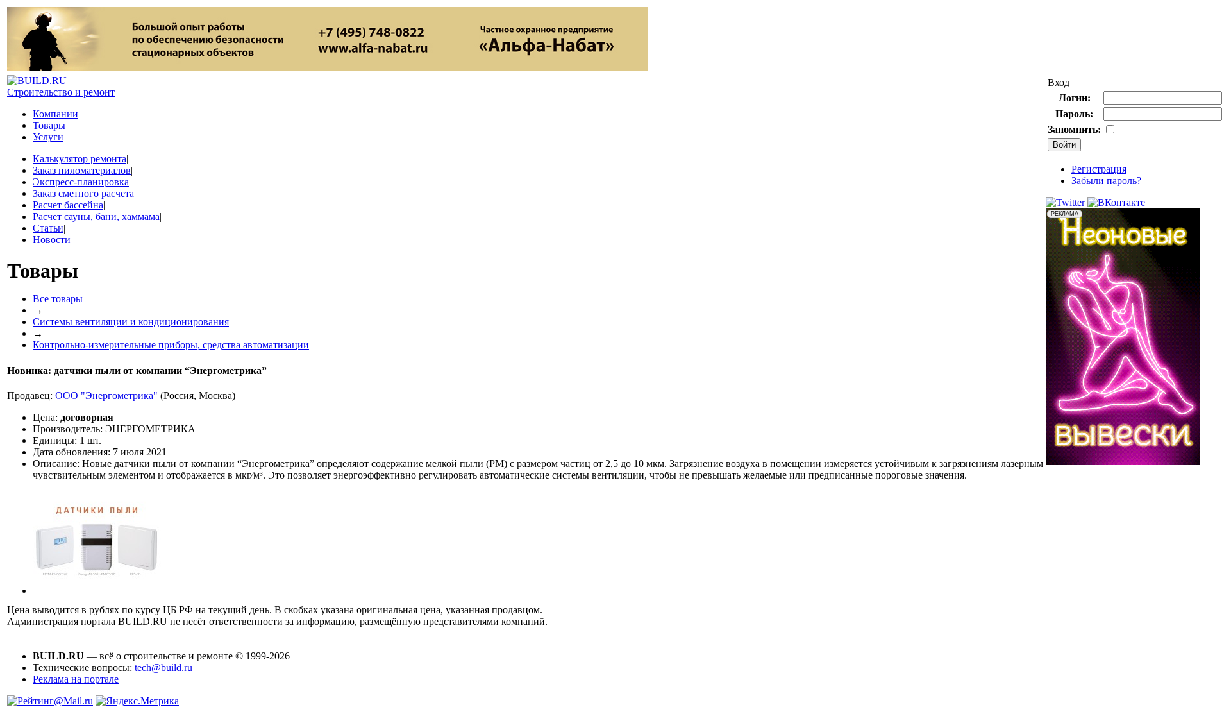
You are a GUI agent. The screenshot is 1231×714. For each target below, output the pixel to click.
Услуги (48, 137)
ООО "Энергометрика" (106, 395)
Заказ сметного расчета (83, 193)
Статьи (48, 228)
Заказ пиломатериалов (82, 170)
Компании (55, 113)
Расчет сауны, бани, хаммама (96, 216)
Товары (49, 125)
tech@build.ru (163, 667)
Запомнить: (1074, 129)
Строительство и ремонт (61, 92)
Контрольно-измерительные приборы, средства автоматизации (171, 344)
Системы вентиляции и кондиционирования (131, 321)
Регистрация (1098, 169)
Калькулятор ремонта (79, 158)
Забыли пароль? (1106, 180)
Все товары (58, 298)
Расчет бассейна (68, 205)
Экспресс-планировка (81, 181)
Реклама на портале (76, 679)
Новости (52, 239)
